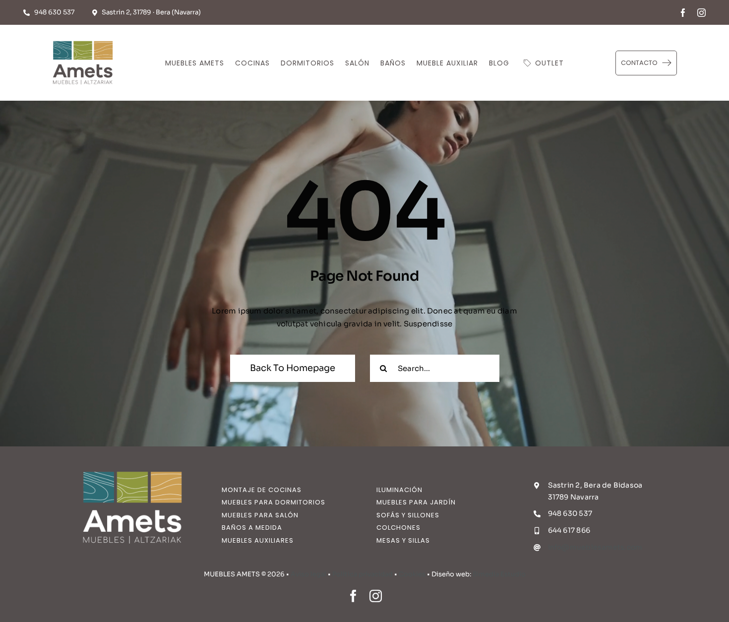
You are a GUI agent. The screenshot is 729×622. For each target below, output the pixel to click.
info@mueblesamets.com (595, 547)
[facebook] (683, 12)
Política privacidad (362, 574)
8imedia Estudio (499, 574)
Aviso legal (308, 574)
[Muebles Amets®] (82, 38)
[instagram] (701, 12)
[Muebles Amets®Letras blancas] (132, 465)
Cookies (412, 574)
